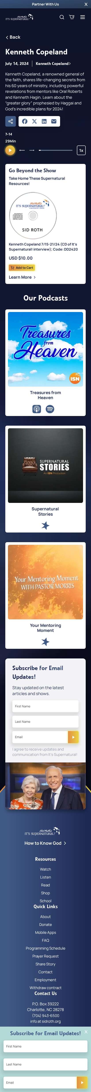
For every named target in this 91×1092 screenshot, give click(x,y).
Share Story (45, 963)
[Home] (19, 17)
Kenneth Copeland (52, 63)
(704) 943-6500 (45, 1015)
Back (15, 37)
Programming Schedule (45, 948)
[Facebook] (24, 121)
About (45, 916)
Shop (45, 892)
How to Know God (43, 843)
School (45, 900)
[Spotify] (50, 409)
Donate (45, 924)
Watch (45, 869)
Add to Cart (24, 267)
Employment (45, 979)
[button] (86, 4)
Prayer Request (45, 956)
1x (82, 151)
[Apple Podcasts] (36, 409)
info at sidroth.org (45, 1021)
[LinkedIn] (44, 121)
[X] (34, 121)
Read (45, 885)
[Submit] (73, 737)
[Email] (54, 121)
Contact (45, 971)
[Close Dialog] (86, 1031)
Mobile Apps (45, 932)
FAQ (45, 940)
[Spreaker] (45, 525)
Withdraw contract (46, 987)
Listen (45, 877)
